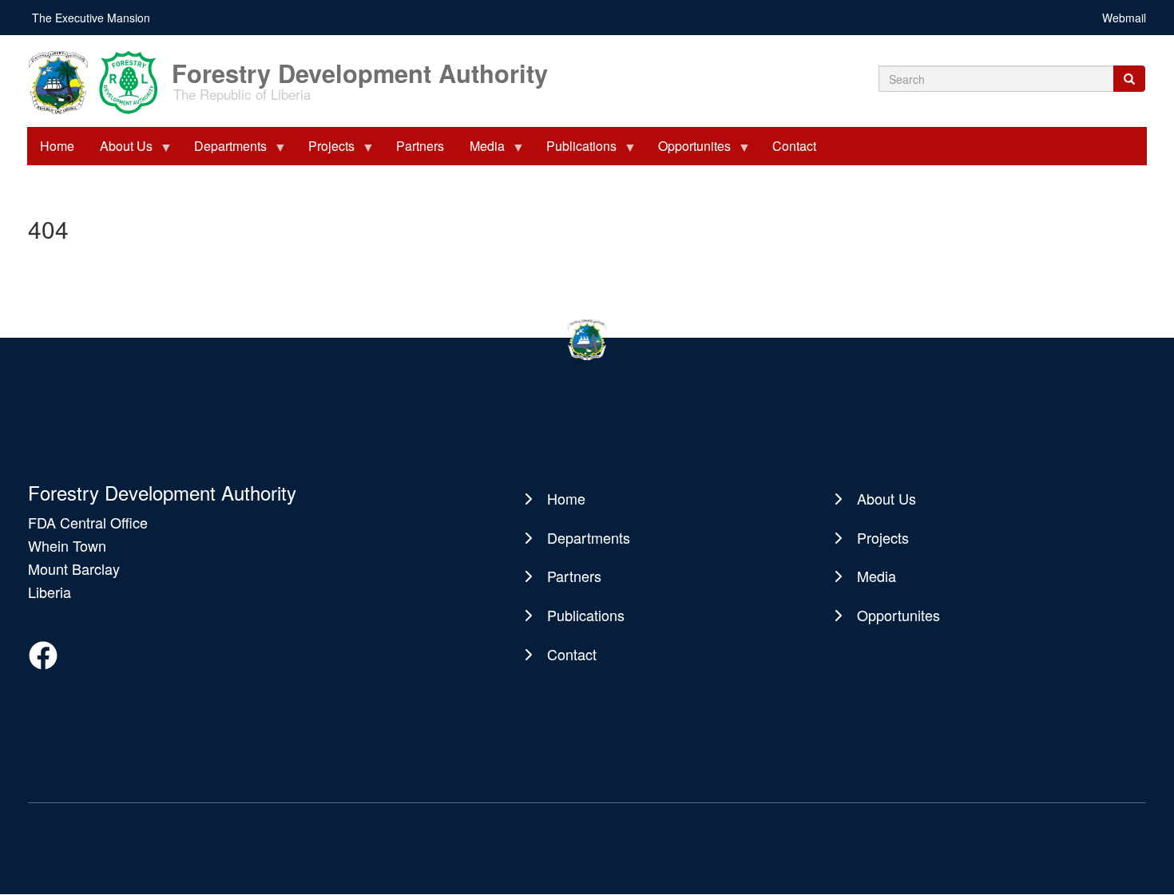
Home (57, 146)
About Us (120, 151)
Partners (420, 146)
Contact (794, 146)
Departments (224, 151)
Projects (325, 151)
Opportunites (688, 151)
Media (481, 151)
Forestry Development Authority (360, 65)
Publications (575, 151)
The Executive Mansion (91, 18)
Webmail (1124, 18)
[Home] (98, 81)
